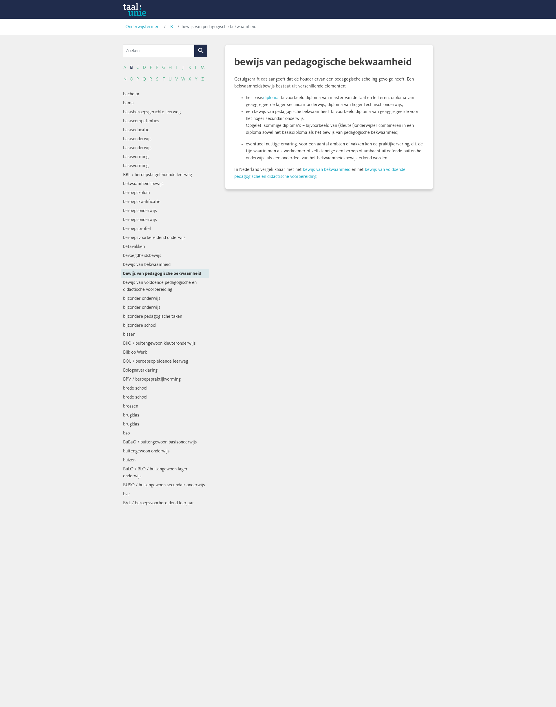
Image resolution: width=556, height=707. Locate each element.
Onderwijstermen (142, 27)
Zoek (201, 51)
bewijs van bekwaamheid (326, 169)
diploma (271, 98)
